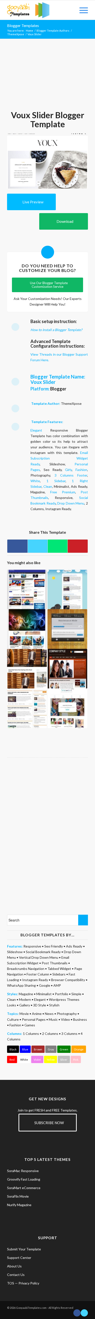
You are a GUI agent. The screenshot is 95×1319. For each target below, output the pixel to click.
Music (53, 1019)
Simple (76, 994)
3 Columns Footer (71, 475)
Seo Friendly (53, 946)
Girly (68, 470)
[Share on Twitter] (38, 546)
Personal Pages (34, 1019)
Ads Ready (74, 946)
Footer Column (38, 974)
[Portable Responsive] (27, 589)
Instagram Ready (35, 980)
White (35, 481)
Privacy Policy (29, 1283)
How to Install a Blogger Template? (56, 330)
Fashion (81, 470)
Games (29, 1025)
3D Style (39, 1005)
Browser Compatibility (68, 980)
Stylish (54, 1005)
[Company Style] (67, 668)
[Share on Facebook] (17, 546)
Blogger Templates (23, 25)
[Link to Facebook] (77, 1313)
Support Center (19, 1258)
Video (65, 1019)
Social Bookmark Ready (43, 952)
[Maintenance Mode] (67, 629)
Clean (47, 486)
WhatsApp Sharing (21, 985)
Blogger (58, 388)
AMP (57, 985)
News (49, 1014)
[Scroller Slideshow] (27, 629)
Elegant (36, 430)
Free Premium (62, 492)
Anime (37, 1014)
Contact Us (16, 1275)
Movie (24, 1014)
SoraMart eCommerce (23, 1188)
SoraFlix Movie (18, 1196)
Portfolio (61, 994)
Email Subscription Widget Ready (59, 458)
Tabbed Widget (59, 969)
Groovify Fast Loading (23, 1179)
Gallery (24, 1005)
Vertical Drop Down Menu (38, 957)
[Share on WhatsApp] (57, 546)
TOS (10, 1283)
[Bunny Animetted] (67, 589)
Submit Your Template (24, 1249)
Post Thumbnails (54, 963)
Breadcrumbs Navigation (25, 969)
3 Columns (69, 1033)
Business (80, 1019)
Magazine (26, 994)
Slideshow (15, 952)
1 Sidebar (56, 481)
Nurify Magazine (19, 1205)
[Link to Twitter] (84, 1313)
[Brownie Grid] (67, 708)
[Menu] (81, 10)
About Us (14, 1266)
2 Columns (50, 1033)
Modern (25, 999)
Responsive (32, 946)
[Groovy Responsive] (27, 708)
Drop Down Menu (70, 503)
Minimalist (44, 994)
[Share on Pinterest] (77, 546)
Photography (67, 1014)
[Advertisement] (47, 76)
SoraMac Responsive (23, 1171)
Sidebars (59, 974)
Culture (13, 1019)
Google (44, 985)
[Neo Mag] (27, 668)
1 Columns (31, 1033)
